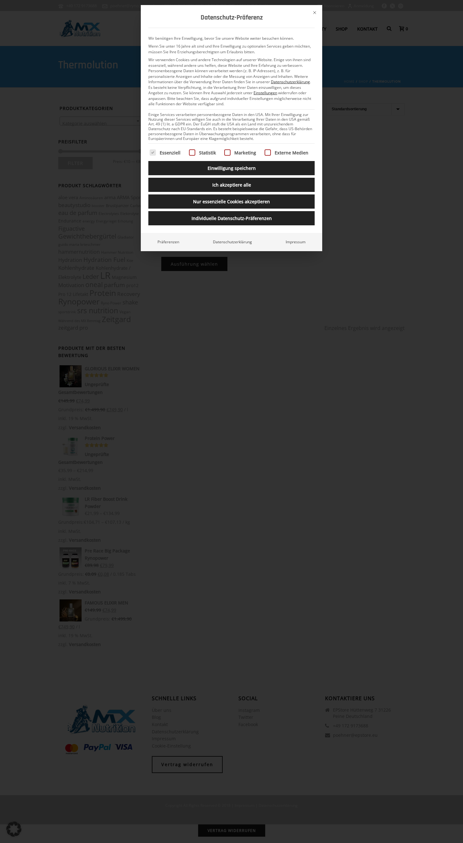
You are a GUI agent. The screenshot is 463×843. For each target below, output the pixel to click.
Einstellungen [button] (265, 92)
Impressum (296, 242)
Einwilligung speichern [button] (232, 168)
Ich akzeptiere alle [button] (231, 185)
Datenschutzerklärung (290, 81)
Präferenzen (168, 242)
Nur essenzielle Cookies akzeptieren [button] (231, 202)
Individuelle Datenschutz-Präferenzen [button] (231, 218)
